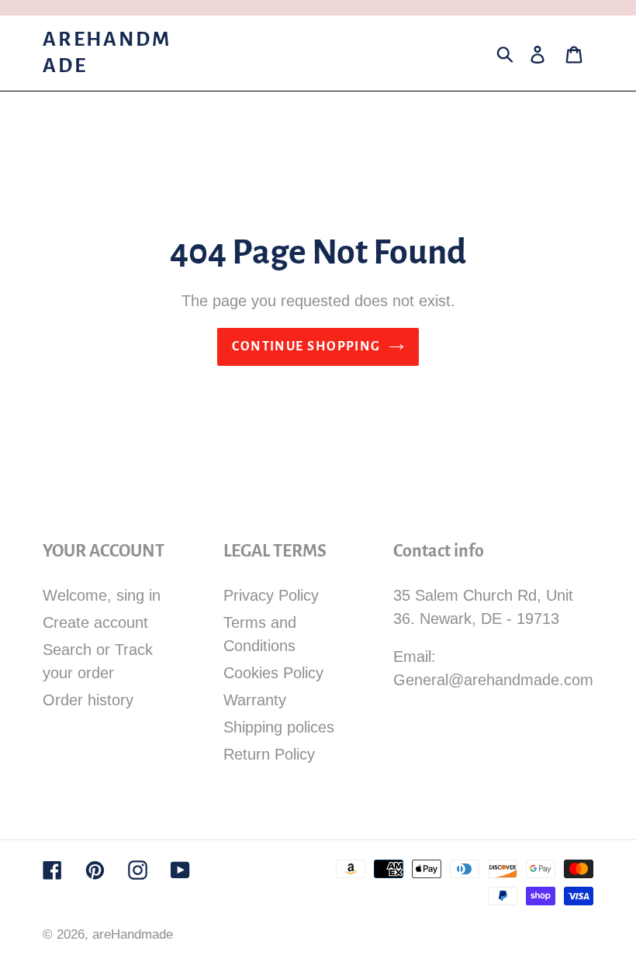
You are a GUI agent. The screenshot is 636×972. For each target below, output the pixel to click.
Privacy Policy (271, 595)
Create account (95, 622)
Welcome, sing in (102, 595)
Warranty (254, 699)
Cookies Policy (273, 672)
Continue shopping (306, 346)
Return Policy (269, 754)
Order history (88, 699)
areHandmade (107, 53)
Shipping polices (278, 727)
